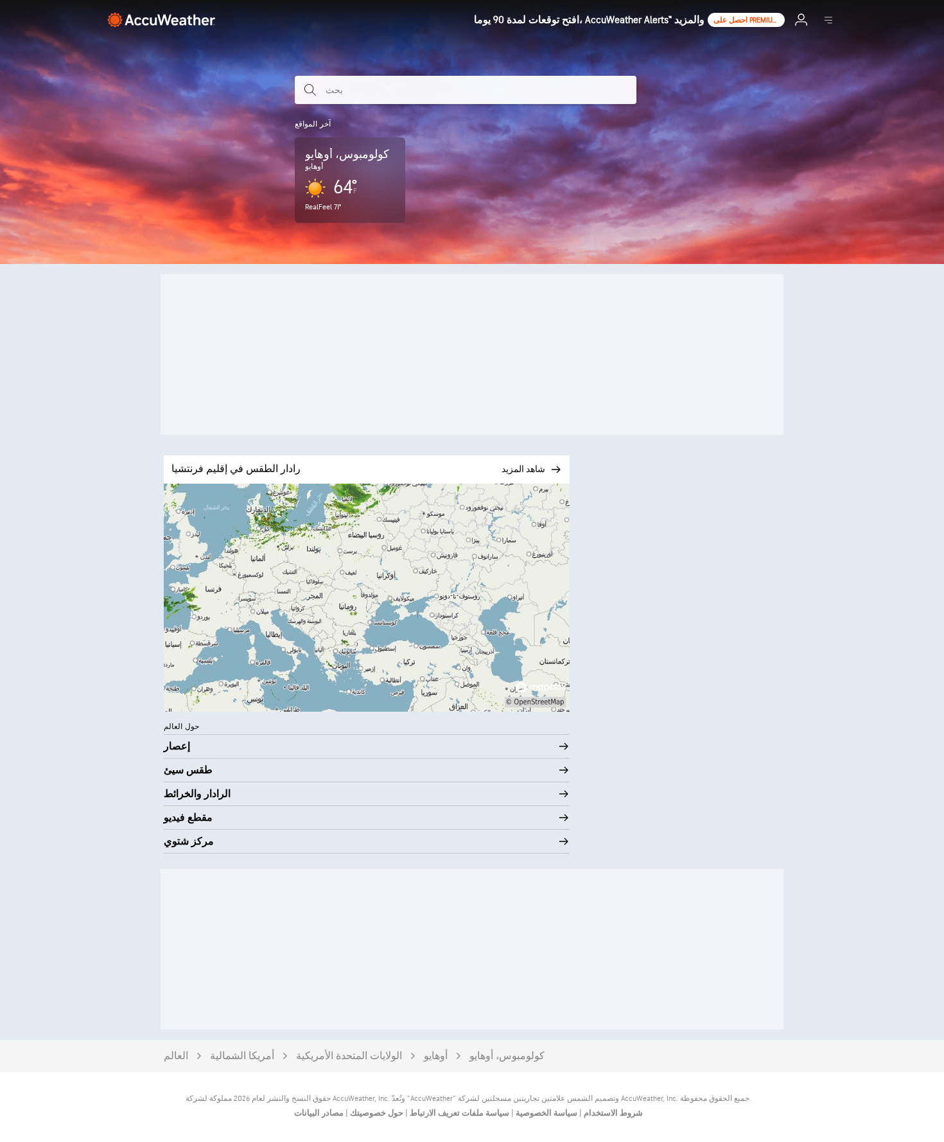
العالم (176, 1056)
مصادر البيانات (319, 1113)
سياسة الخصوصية (545, 1113)
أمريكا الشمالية (242, 1056)
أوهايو (436, 1056)
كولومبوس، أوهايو (507, 1056)
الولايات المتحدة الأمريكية (349, 1056)
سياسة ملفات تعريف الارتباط (458, 1113)
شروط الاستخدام (612, 1113)
